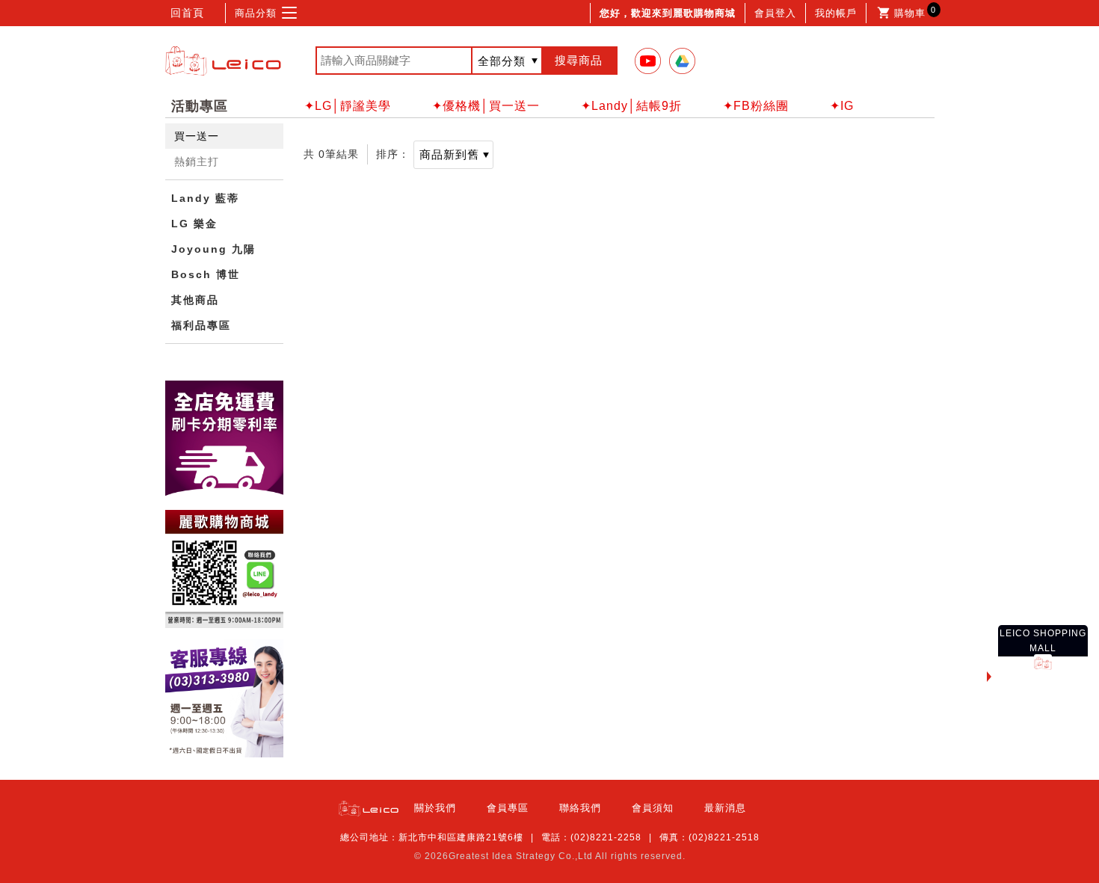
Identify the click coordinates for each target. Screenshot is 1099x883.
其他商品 (195, 300)
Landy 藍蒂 (205, 198)
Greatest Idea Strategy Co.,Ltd (521, 856)
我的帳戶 (836, 13)
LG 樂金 (194, 224)
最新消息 (725, 807)
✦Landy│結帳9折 (631, 105)
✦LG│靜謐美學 (347, 105)
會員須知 (653, 807)
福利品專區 (201, 325)
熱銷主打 (196, 161)
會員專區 (508, 807)
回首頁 (187, 13)
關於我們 (435, 807)
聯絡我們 (580, 807)
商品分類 (256, 13)
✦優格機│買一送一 (486, 105)
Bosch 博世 (205, 274)
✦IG (842, 105)
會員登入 (775, 13)
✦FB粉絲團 (756, 105)
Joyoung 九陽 (213, 249)
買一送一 (196, 136)
